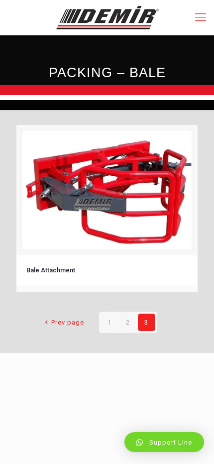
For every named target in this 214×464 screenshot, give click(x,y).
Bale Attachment (50, 270)
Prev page (67, 322)
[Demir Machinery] (107, 17)
